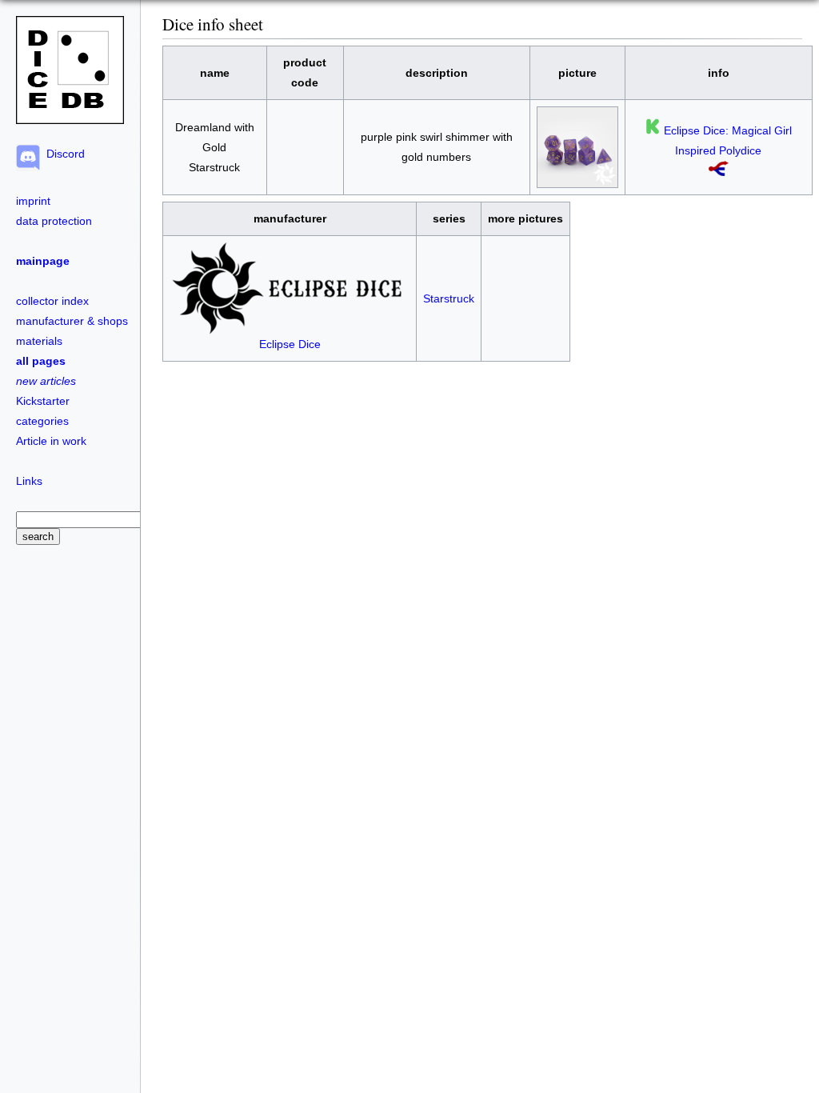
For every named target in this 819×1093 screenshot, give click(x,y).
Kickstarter (43, 400)
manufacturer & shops (72, 320)
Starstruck (448, 298)
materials (39, 340)
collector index (52, 300)
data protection (54, 220)
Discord (62, 153)
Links (29, 480)
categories (42, 420)
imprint (33, 200)
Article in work (51, 440)
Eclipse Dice (290, 344)
